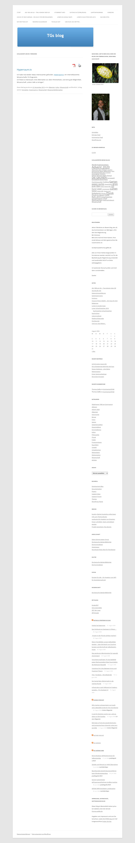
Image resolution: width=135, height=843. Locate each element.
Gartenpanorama (97, 12)
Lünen (113, 188)
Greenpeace (108, 184)
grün (115, 184)
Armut (104, 169)
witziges (94, 460)
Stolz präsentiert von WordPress (41, 834)
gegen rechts (98, 184)
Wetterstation (96, 455)
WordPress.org (96, 140)
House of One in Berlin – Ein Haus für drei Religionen (35, 17)
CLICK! (94, 152)
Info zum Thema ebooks (99, 517)
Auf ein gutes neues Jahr (99, 364)
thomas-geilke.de (97, 811)
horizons (110, 12)
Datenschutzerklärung (78, 12)
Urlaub (105, 198)
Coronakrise (95, 174)
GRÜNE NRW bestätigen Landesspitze (103, 788)
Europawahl (111, 178)
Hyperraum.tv (24, 69)
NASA (94, 191)
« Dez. (93, 351)
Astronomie (95, 171)
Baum (101, 171)
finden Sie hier (106, 821)
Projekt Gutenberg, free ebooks (101, 527)
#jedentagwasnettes (100, 165)
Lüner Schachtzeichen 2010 (86, 17)
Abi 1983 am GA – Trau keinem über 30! (37, 12)
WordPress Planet (97, 502)
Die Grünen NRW (99, 750)
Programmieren (97, 442)
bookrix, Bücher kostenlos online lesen (104, 514)
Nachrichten (104, 17)
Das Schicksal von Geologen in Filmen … (104, 629)
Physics (103, 193)
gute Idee (96, 186)
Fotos (93, 420)
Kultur (57, 87)
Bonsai (94, 417)
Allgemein (52, 87)
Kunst (94, 189)
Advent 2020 (101, 167)
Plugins (94, 491)
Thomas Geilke (96, 389)
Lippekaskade (106, 189)
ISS (112, 186)
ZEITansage (95, 613)
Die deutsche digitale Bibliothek (101, 542)
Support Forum (96, 496)
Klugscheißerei (96, 427)
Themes (94, 499)
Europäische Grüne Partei (100, 180)
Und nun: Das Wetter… (72, 22)
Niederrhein (107, 191)
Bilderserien (107, 171)
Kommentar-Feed (97, 137)
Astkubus (109, 169)
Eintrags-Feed (96, 135)
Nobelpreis (96, 193)
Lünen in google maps (64, 17)
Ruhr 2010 (96, 197)
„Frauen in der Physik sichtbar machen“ (104, 636)
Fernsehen (25, 90)
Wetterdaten (96, 452)
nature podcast (22, 22)
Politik (107, 195)
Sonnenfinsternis (97, 198)
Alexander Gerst (97, 170)
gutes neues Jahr (105, 186)
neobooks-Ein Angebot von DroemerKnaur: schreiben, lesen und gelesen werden (103, 521)
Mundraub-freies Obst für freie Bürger (103, 550)
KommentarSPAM (108, 389)
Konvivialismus (96, 430)
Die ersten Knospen (98, 377)
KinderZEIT (95, 605)
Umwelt (94, 447)
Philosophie (95, 435)
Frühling (106, 182)
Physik (110, 193)
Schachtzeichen (106, 197)
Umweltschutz (96, 450)
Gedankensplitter (97, 425)
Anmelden (95, 132)
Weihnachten (97, 200)
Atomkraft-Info (59, 12)
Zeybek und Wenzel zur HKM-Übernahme (105, 764)
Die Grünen (97, 743)
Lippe (99, 189)
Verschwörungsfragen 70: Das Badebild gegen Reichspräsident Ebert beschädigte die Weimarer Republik (104, 662)
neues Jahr (100, 191)
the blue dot (55, 22)
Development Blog (97, 486)
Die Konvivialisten (97, 544)
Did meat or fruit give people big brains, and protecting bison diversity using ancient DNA (104, 725)
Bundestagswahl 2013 (98, 173)
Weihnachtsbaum (108, 200)
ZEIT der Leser (96, 610)
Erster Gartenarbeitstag (99, 374)
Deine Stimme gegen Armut (102, 175)
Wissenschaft (64, 87)
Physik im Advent (98, 195)
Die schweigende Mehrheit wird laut (103, 366)
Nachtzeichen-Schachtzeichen (102, 311)
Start (19, 12)
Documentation (97, 489)
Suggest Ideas (96, 494)
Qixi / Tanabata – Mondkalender (102, 675)
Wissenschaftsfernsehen (55, 90)
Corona (108, 173)
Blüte (112, 171)
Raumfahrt (95, 445)
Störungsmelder (97, 608)
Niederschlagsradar (40, 22)
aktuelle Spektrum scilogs (102, 620)
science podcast (99, 700)
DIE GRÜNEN (99, 177)
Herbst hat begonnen (98, 625)
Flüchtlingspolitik (97, 182)
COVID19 (102, 174)
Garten (113, 181)
